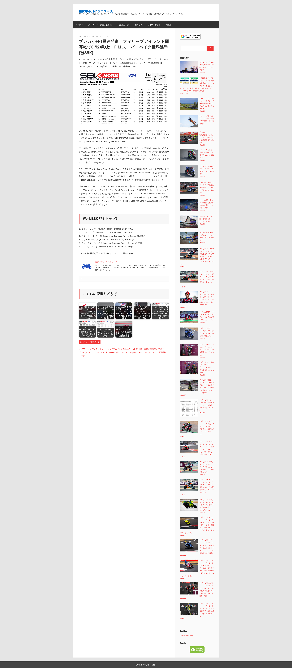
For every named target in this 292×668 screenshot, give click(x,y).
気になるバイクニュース (101, 36)
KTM (201, 126)
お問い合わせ (154, 25)
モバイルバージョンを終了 (146, 665)
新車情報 (139, 25)
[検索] (210, 48)
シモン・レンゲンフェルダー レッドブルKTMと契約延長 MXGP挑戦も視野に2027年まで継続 (122, 349)
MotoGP (79, 25)
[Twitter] (81, 278)
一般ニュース (123, 25)
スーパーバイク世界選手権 (100, 25)
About (168, 25)
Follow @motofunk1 (187, 635)
